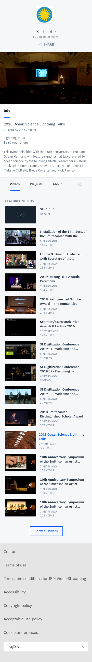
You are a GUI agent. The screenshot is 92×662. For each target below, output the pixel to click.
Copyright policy (18, 605)
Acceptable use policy (23, 618)
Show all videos (46, 531)
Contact (11, 551)
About (57, 184)
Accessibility (15, 591)
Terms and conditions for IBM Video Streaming (45, 578)
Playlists (36, 184)
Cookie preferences (21, 632)
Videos (15, 184)
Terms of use (15, 565)
